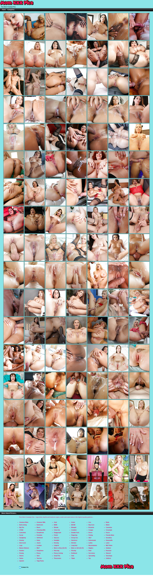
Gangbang (22, 538)
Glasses (56, 538)
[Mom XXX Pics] (17, 5)
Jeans (39, 543)
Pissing (73, 550)
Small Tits (57, 556)
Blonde (56, 527)
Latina (90, 543)
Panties (21, 550)
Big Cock (91, 525)
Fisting (90, 535)
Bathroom (40, 525)
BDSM (73, 525)
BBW (55, 525)
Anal (55, 522)
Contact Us (24, 567)
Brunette (91, 527)
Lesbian (39, 545)
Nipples (90, 548)
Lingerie (56, 545)
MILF (38, 548)
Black (38, 527)
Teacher (39, 558)
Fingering (74, 535)
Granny (21, 540)
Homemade (92, 540)
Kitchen (73, 543)
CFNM (21, 530)
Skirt (38, 556)
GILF (89, 538)
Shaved (108, 553)
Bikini (107, 525)
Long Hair (74, 545)
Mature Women (24, 548)
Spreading (91, 556)
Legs (20, 545)
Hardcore (74, 540)
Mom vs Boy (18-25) (60, 548)
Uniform (108, 558)
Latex (107, 543)
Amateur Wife (41, 522)
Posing (21, 553)
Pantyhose (40, 550)
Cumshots (22, 532)
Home (4, 10)
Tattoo (21, 558)
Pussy (39, 553)
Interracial (22, 543)
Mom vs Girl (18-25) (77, 548)
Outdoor (108, 548)
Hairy (38, 540)
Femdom (39, 535)
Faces (108, 532)
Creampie (109, 530)
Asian (73, 522)
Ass (89, 522)
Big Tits (21, 527)
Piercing (56, 550)
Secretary (91, 553)
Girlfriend (40, 538)
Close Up (57, 530)
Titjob (73, 558)
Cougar (90, 530)
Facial (21, 535)
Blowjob (73, 527)
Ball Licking (23, 525)
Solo (72, 556)
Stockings (109, 556)
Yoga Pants (40, 561)
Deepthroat (40, 532)
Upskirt (21, 561)
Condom (74, 530)
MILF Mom (109, 545)
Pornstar (108, 550)
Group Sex (74, 538)
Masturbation (92, 545)
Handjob (56, 540)
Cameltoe (109, 527)
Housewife (109, 540)
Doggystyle (57, 532)
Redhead (74, 553)
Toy (89, 558)
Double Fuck (75, 532)
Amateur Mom (23, 522)
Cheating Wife (41, 530)
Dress (90, 532)
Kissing (56, 543)
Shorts (21, 556)
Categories (10, 10)
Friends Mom (110, 535)
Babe (107, 522)
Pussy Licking (58, 553)
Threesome (57, 558)
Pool (89, 550)
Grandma (109, 538)
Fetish (56, 535)
